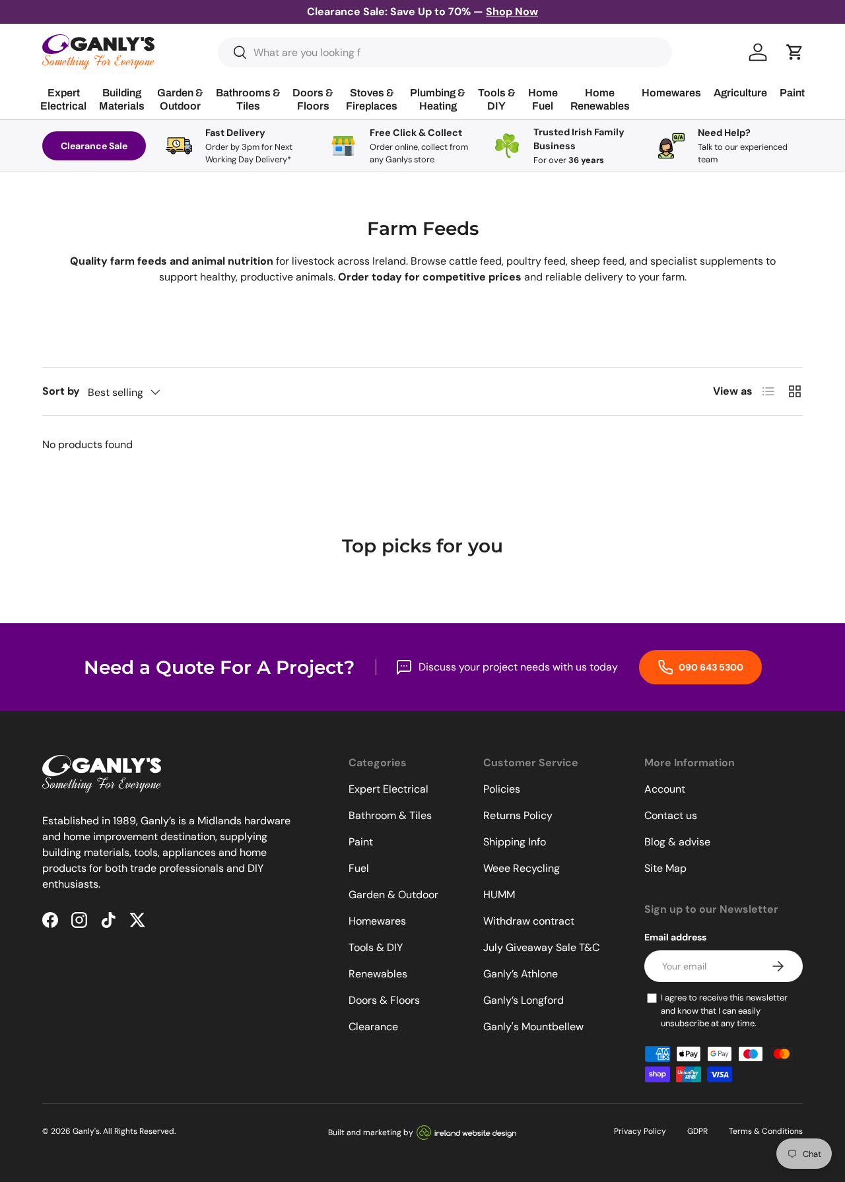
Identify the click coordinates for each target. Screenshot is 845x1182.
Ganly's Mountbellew (533, 1027)
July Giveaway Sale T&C (541, 947)
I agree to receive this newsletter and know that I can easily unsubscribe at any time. (724, 1010)
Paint (361, 842)
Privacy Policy (640, 1131)
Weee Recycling (521, 868)
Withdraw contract (528, 921)
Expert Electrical (388, 789)
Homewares (377, 921)
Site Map (665, 868)
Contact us (670, 815)
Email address (675, 937)
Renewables (378, 974)
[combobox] (445, 52)
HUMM (499, 895)
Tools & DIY (376, 947)
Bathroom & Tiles (390, 815)
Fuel (359, 868)
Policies (501, 789)
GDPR (697, 1131)
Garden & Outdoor (393, 895)
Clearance (373, 1027)
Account (664, 789)
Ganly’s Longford (523, 1000)
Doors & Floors (384, 1000)
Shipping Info (514, 842)
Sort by (61, 391)
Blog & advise (677, 842)
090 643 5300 (710, 667)
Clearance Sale (94, 146)
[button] (794, 52)
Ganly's (86, 1131)
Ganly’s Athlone (520, 974)
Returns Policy (518, 815)
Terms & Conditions (766, 1131)
